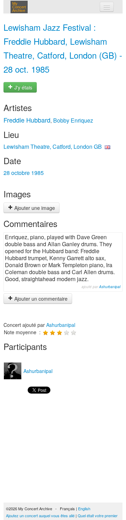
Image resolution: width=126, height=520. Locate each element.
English (84, 508)
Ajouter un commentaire (40, 298)
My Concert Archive (19, 7)
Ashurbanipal (109, 286)
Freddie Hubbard (27, 119)
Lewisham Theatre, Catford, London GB (53, 146)
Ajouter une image (34, 207)
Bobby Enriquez (73, 120)
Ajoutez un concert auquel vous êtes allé (40, 515)
